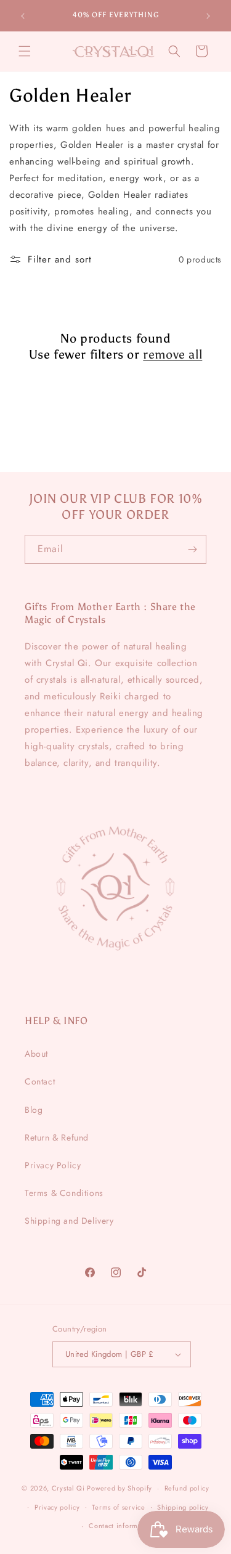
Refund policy (186, 1488)
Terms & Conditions (64, 1193)
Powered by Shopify (119, 1488)
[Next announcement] (208, 16)
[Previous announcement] (22, 16)
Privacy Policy (53, 1165)
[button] (24, 51)
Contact (40, 1081)
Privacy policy (57, 1507)
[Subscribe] (192, 549)
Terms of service (118, 1507)
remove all (172, 354)
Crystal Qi (68, 1488)
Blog (34, 1110)
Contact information (121, 1526)
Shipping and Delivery (69, 1220)
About (36, 1054)
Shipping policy (183, 1507)
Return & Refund (57, 1137)
